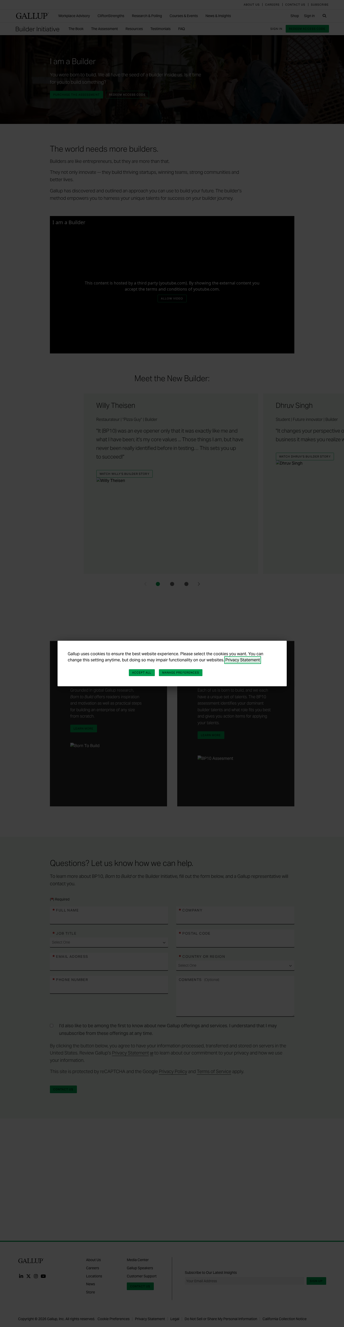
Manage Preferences (180, 672)
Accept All (142, 672)
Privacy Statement (242, 660)
